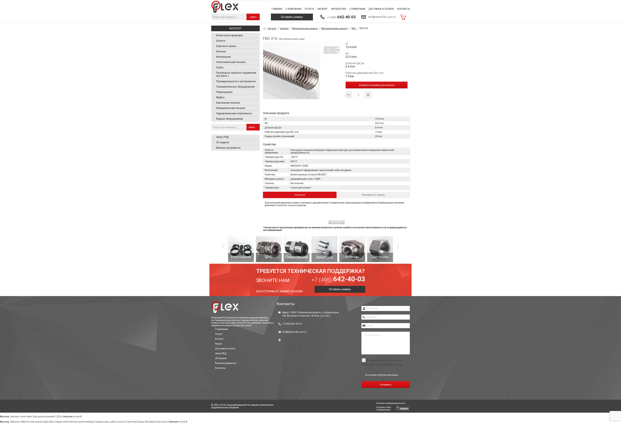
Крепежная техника (228, 102)
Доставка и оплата (381, 8)
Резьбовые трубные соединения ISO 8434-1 (236, 74)
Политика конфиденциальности (390, 403)
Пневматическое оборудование (235, 86)
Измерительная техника (230, 108)
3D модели (222, 142)
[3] (297, 249)
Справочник (357, 8)
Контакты (403, 8)
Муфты (220, 97)
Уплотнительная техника (230, 62)
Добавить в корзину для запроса (376, 85)
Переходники (224, 92)
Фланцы (221, 51)
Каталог (322, 8)
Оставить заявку (292, 17)
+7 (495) (341, 17)
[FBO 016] (291, 71)
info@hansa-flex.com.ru (381, 16)
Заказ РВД (222, 137)
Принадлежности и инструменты (236, 81)
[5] (352, 249)
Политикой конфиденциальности (381, 364)
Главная (277, 8)
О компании (293, 8)
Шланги (220, 40)
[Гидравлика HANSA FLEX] (225, 7)
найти (253, 17)
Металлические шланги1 (334, 28)
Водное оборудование (229, 118)
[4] (324, 249)
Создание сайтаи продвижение (383, 408)
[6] (380, 249)
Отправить (386, 384)
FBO (354, 28)
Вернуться (336, 222)
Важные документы (228, 147)
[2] (269, 249)
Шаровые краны (226, 46)
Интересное (338, 8)
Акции (218, 343)
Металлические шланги (305, 28)
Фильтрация (223, 56)
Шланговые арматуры (229, 35)
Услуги (309, 8)
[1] (241, 249)
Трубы (220, 67)
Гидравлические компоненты (234, 113)
